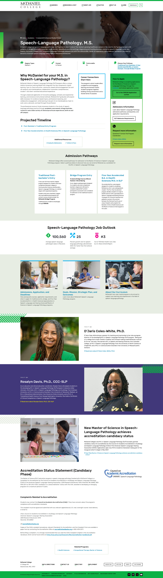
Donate (127, 564)
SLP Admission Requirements (124, 118)
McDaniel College (26, 562)
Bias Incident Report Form (108, 573)
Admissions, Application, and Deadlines (34, 293)
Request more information (123, 143)
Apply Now (118, 564)
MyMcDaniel (133, 5)
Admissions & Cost (69, 5)
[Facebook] (129, 574)
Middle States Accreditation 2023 (51, 575)
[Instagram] (133, 574)
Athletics (100, 5)
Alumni (123, 5)
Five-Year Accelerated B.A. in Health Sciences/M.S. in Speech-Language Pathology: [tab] (55, 131)
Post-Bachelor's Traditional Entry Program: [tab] (40, 126)
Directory (78, 564)
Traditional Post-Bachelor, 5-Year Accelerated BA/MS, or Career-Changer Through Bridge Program (129, 66)
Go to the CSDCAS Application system (126, 93)
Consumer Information (58, 573)
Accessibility (46, 573)
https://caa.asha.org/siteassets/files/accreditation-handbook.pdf (69, 535)
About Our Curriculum (116, 292)
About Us (112, 5)
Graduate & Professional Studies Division (48, 38)
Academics (54, 5)
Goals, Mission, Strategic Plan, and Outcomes (80, 293)
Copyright (69, 573)
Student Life (86, 5)
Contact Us (64, 564)
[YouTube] (141, 574)
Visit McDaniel (137, 564)
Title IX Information (80, 573)
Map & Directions (48, 564)
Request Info (108, 564)
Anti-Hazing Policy (93, 573)
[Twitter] (137, 574)
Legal (64, 575)
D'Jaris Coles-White (119, 139)
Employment (92, 564)
